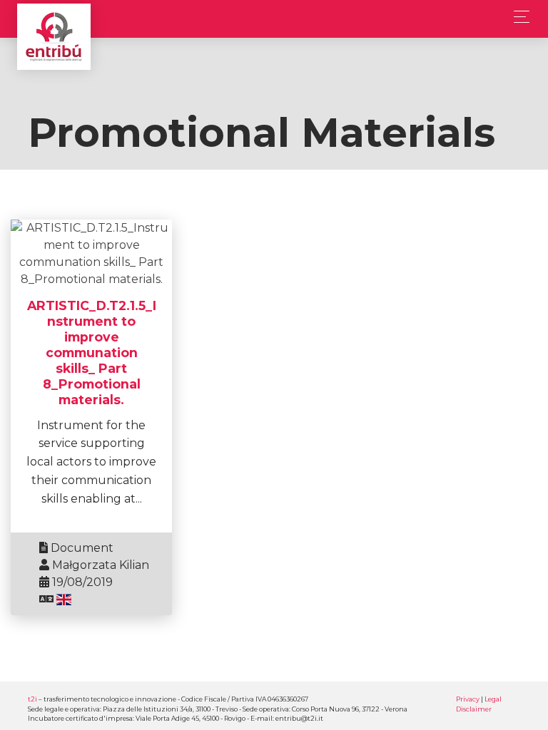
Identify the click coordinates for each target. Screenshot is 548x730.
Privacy (468, 699)
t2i (32, 699)
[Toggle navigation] (517, 16)
